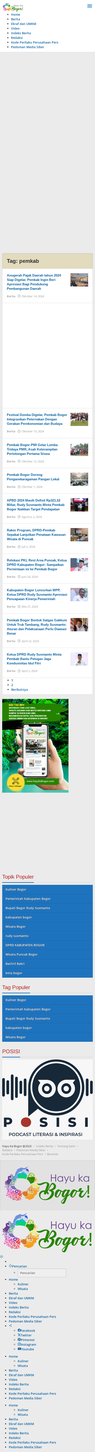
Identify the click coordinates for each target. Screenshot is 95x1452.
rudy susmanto (17, 936)
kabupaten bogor (19, 917)
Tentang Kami (66, 1146)
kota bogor (14, 973)
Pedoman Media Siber (30, 1150)
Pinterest (28, 1340)
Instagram (28, 1344)
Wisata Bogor (16, 926)
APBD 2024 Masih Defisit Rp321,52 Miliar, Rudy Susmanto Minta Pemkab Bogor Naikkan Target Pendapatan (36, 504)
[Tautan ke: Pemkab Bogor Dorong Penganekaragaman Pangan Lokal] (79, 479)
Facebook (28, 1330)
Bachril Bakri (15, 964)
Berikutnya (19, 689)
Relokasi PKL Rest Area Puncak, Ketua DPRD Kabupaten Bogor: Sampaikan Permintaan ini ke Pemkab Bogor (37, 564)
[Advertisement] (47, 104)
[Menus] (90, 6)
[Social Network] (10, 1326)
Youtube (27, 1349)
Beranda (52, 1154)
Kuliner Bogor (16, 889)
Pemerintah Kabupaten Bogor (28, 899)
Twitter (26, 1335)
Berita (11, 296)
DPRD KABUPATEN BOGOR (25, 945)
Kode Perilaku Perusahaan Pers (22, 1154)
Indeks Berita (44, 1146)
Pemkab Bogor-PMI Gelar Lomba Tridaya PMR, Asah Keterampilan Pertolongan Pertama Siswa (32, 449)
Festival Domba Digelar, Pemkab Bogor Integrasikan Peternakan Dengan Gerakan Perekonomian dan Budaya (37, 419)
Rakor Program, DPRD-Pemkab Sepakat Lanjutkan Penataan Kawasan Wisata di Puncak (36, 534)
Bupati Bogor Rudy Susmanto (28, 908)
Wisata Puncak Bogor (22, 954)
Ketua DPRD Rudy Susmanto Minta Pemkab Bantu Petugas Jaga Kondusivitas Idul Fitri (34, 659)
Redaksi (7, 1150)
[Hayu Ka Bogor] (13, 7)
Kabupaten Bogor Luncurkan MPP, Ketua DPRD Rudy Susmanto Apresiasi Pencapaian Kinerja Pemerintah (37, 594)
